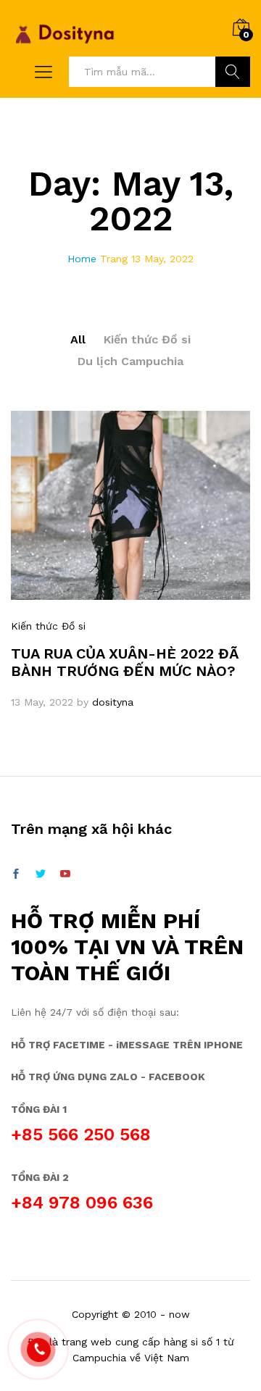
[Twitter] (40, 874)
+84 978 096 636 (82, 1202)
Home (81, 258)
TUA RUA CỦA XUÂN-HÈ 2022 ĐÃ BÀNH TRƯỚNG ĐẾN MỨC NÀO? (124, 662)
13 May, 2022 (42, 702)
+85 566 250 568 (81, 1134)
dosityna (112, 702)
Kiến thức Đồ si (147, 339)
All (78, 339)
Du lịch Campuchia (130, 361)
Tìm (232, 72)
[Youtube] (65, 874)
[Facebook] (16, 874)
